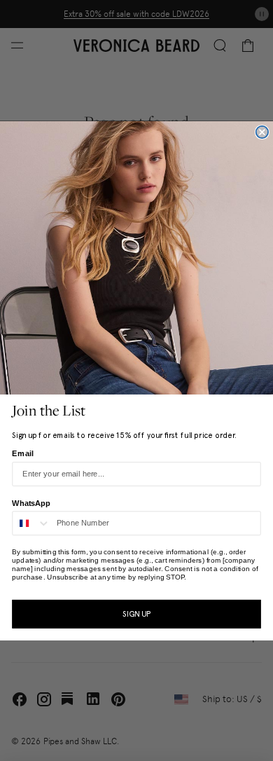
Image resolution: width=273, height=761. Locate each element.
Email (23, 453)
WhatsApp (31, 502)
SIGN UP (136, 613)
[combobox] (31, 523)
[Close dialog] (262, 132)
